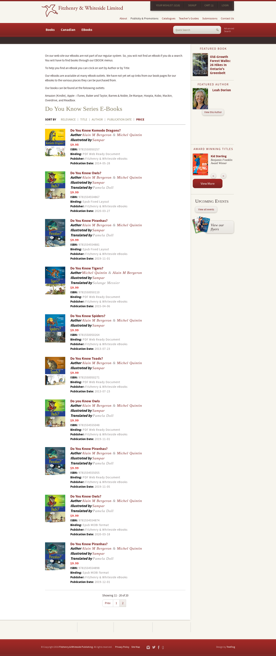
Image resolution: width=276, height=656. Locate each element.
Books (50, 29)
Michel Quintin (129, 135)
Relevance (68, 120)
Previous (213, 175)
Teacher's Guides (189, 18)
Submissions (209, 18)
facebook (158, 647)
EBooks (86, 29)
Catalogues (168, 18)
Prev (108, 603)
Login (225, 5)
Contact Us (227, 18)
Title (83, 120)
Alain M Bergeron (97, 135)
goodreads (163, 647)
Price (140, 119)
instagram (148, 647)
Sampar (98, 140)
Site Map (135, 647)
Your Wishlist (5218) (168, 5)
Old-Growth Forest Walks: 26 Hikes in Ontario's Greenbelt (220, 64)
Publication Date (119, 120)
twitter (153, 647)
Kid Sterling (218, 156)
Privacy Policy (122, 647)
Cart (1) (209, 5)
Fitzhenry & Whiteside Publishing (76, 647)
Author (97, 120)
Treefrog (230, 647)
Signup (192, 5)
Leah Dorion (221, 90)
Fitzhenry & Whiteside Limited (82, 11)
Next (223, 175)
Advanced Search (229, 30)
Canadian (68, 29)
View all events (206, 209)
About (123, 18)
